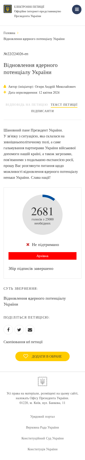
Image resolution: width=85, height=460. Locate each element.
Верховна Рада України (42, 427)
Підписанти (42, 111)
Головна (9, 33)
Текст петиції (64, 104)
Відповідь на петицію (27, 104)
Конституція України (43, 449)
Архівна (42, 256)
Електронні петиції (29, 7)
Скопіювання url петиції (23, 341)
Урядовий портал (42, 416)
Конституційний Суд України (42, 438)
